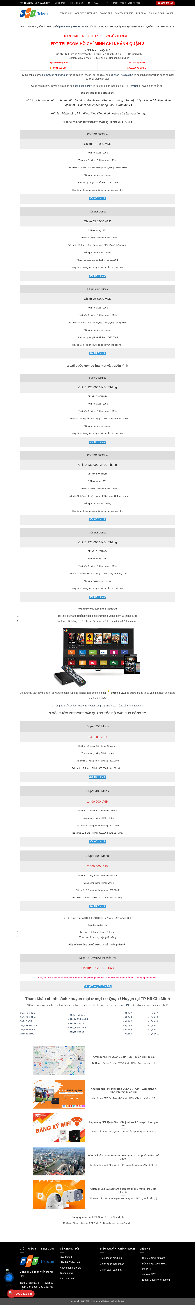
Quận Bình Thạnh (28, 1017)
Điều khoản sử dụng (111, 1258)
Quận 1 (128, 1013)
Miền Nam (93, 3)
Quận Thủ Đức (77, 1015)
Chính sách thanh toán (112, 1264)
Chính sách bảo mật (110, 1269)
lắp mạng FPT (121, 1005)
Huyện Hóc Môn (78, 1027)
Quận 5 (128, 1029)
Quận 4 (128, 1025)
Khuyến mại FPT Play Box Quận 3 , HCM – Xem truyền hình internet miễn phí (123, 1090)
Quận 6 (128, 1033)
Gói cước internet (86, 13)
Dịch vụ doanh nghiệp (161, 13)
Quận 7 (154, 1013)
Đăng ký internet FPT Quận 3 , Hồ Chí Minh (98, 1217)
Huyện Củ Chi (77, 1023)
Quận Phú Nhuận (28, 1025)
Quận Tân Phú (27, 1033)
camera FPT (149, 1274)
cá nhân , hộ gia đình (121, 75)
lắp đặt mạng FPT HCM (70, 26)
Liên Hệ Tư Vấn (97, 198)
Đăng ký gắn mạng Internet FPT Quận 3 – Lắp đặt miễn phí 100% (123, 1157)
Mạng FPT (148, 1269)
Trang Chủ (66, 13)
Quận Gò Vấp (26, 1021)
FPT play (141, 13)
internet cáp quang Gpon (55, 75)
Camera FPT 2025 (124, 13)
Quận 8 (154, 1017)
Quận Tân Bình (27, 1029)
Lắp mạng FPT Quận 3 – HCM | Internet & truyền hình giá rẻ (123, 1124)
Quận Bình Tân (27, 1013)
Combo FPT (106, 13)
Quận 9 (154, 1021)
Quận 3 (128, 1021)
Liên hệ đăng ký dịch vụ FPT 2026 (122, 3)
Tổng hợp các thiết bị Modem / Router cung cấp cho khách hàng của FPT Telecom (98, 705)
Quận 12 (155, 1033)
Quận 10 (155, 1025)
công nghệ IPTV (83, 86)
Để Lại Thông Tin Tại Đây (98, 986)
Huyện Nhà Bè (77, 1031)
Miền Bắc (60, 3)
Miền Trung (76, 3)
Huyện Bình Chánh (79, 1019)
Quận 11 (155, 1029)
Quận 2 (128, 1017)
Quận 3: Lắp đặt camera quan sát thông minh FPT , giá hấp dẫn (123, 1190)
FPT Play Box (130, 86)
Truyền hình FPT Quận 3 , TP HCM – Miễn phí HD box (123, 1056)
